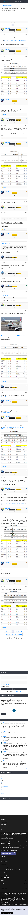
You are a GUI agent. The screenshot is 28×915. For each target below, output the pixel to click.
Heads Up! (5, 720)
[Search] (26, 1)
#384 (26, 125)
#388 (26, 240)
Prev (6, 24)
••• (26, 729)
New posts (3, 859)
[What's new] (24, 1)
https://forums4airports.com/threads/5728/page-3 (12, 503)
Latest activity (3, 864)
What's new (3, 856)
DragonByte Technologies (8, 900)
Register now (18, 691)
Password (3, 679)
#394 (26, 407)
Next (21, 24)
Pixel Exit (6, 902)
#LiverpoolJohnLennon (6, 396)
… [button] (10, 24)
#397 (26, 494)
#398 (26, 514)
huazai (26, 888)
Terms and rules (4, 822)
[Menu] (1, 1)
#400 (26, 586)
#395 (26, 422)
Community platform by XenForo (12, 898)
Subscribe (3, 714)
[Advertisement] (14, 16)
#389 (26, 262)
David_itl (4, 722)
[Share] (24, 35)
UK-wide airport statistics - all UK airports (13, 336)
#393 (26, 392)
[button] (14, 817)
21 (14, 24)
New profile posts (4, 861)
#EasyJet (3, 793)
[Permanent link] (25, 335)
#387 (26, 212)
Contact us (3, 819)
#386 (26, 198)
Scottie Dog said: (5, 243)
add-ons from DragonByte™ (17, 899)
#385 (26, 148)
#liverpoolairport (4, 778)
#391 (26, 291)
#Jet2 (2, 782)
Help (1, 827)
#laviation (3, 789)
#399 (26, 569)
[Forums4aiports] (14, 712)
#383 (26, 106)
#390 (26, 278)
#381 (26, 34)
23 (18, 24)
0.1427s (17, 904)
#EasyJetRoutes (4, 786)
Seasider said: (4, 295)
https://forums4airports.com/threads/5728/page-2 (12, 131)
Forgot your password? (6, 684)
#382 (26, 56)
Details (14, 900)
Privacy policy (3, 824)
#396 (26, 477)
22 (16, 24)
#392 (26, 310)
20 (12, 24)
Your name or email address (7, 675)
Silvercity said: (4, 216)
